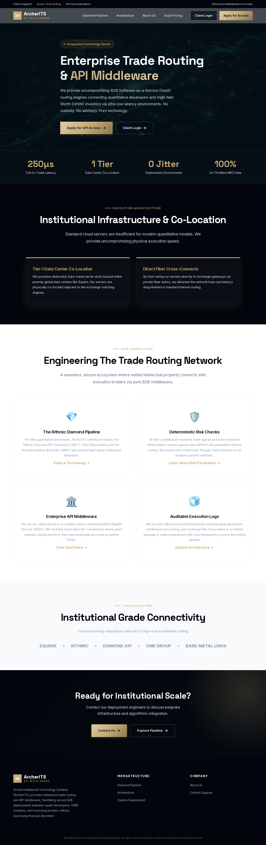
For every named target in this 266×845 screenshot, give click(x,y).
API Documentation (78, 4)
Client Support (22, 4)
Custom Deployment (131, 800)
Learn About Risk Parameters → (194, 463)
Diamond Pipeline (95, 15)
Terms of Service (155, 837)
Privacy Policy (174, 837)
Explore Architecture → (194, 547)
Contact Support (201, 792)
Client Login (204, 15)
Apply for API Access (86, 128)
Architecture (125, 15)
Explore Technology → (71, 463)
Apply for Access (236, 15)
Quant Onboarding (49, 4)
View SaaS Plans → (71, 547)
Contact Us (109, 730)
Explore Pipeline (152, 730)
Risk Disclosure (193, 837)
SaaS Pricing (173, 15)
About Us (149, 15)
